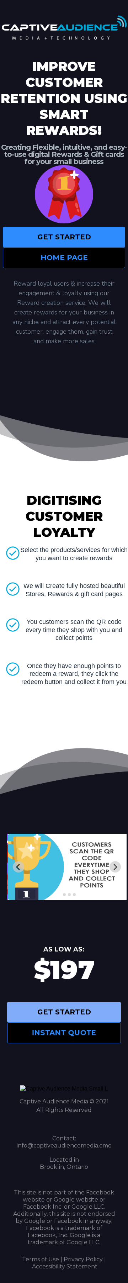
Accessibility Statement (64, 1266)
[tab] (59, 895)
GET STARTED (64, 237)
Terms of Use (40, 1259)
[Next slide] (115, 867)
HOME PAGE (64, 257)
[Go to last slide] (18, 867)
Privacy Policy (83, 1259)
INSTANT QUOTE (64, 1032)
